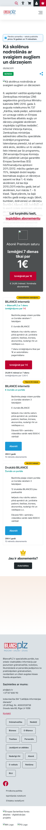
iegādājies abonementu (23, 218)
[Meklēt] (16, 3)
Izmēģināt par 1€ (23, 276)
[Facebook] (23, 783)
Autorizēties (23, 565)
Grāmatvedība (15, 722)
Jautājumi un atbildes (19, 747)
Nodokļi (33, 722)
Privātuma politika (14, 791)
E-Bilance (28, 730)
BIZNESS (18, 24)
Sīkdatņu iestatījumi (15, 800)
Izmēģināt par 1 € (18, 365)
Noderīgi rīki (14, 756)
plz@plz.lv (8, 689)
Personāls (29, 739)
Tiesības (13, 739)
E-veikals (13, 764)
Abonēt (13, 446)
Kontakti (7, 713)
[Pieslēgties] (36, 3)
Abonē (31, 756)
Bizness (12, 730)
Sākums (6, 24)
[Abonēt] (43, 3)
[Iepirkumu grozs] (30, 3)
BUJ (11, 773)
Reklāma (29, 764)
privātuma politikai (23, 619)
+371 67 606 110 (10, 693)
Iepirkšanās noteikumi (16, 796)
